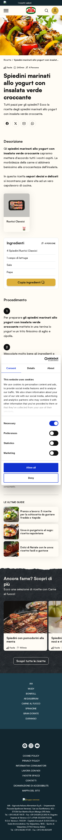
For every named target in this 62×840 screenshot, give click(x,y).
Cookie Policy (31, 755)
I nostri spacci (31, 775)
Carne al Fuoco (31, 703)
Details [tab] (31, 368)
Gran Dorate (31, 713)
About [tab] (50, 368)
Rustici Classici (16, 221)
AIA (31, 683)
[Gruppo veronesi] (31, 801)
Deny (31, 478)
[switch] (53, 433)
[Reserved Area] (55, 10)
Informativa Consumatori (31, 765)
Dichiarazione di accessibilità (31, 785)
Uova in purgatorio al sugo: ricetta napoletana (36, 531)
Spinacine (31, 708)
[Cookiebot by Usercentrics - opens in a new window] (44, 359)
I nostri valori (24, 2)
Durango (31, 718)
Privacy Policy (31, 760)
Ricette (7, 59)
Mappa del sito (31, 790)
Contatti (31, 780)
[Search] (46, 10)
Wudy (31, 688)
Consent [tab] (11, 368)
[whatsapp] (32, 123)
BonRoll (31, 693)
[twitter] (15, 123)
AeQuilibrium (31, 698)
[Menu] (6, 10)
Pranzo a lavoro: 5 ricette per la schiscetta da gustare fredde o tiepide (37, 514)
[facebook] (7, 123)
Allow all (31, 467)
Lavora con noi (31, 770)
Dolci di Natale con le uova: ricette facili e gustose (37, 549)
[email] (24, 123)
